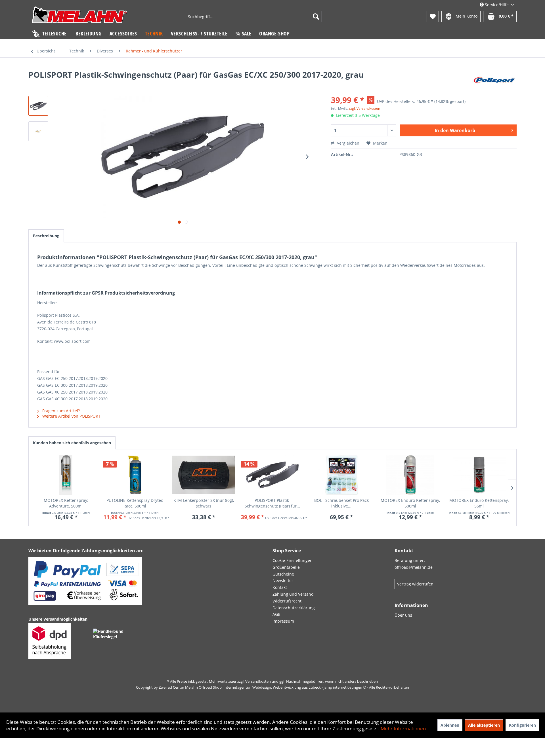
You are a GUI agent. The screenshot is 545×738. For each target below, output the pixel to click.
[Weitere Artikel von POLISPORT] (494, 80)
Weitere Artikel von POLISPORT (70, 416)
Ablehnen (450, 725)
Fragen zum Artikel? (60, 410)
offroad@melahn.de (414, 567)
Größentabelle (286, 567)
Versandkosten (258, 681)
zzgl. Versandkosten (364, 108)
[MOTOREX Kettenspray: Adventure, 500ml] (66, 475)
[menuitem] (253, 16)
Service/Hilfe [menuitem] (497, 4)
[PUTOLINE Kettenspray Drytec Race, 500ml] (135, 475)
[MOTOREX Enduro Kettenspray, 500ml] (410, 475)
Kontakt (279, 587)
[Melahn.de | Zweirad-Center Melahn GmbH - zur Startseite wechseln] (79, 17)
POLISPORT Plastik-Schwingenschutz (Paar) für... (272, 503)
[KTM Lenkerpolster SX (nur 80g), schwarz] (203, 475)
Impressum (283, 621)
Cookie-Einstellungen (292, 560)
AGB (276, 614)
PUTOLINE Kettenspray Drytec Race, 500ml (134, 503)
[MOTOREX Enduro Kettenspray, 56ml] (479, 475)
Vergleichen (347, 143)
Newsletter (282, 580)
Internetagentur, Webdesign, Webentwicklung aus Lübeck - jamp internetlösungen (292, 687)
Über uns (403, 615)
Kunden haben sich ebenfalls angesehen (72, 442)
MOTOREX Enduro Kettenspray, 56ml (479, 503)
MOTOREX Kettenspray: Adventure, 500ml (66, 503)
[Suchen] (316, 16)
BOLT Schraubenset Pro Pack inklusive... (341, 503)
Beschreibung (46, 235)
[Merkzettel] (433, 16)
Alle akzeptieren (484, 725)
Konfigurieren (522, 725)
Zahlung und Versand (293, 594)
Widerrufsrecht (286, 601)
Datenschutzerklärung (293, 607)
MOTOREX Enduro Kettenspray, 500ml (410, 503)
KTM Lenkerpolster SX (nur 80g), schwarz (203, 503)
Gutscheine (283, 574)
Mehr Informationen (403, 728)
